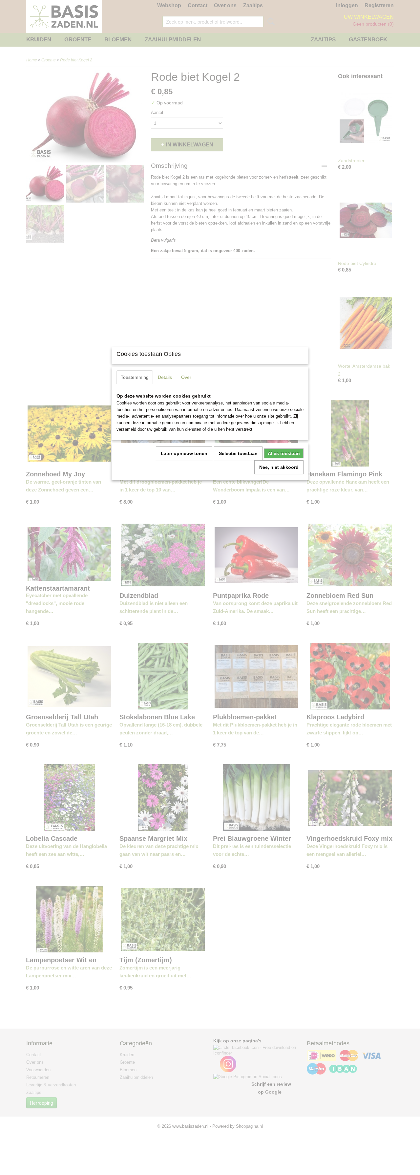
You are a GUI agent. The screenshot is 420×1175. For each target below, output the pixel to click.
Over (186, 377)
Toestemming (135, 377)
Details (165, 377)
